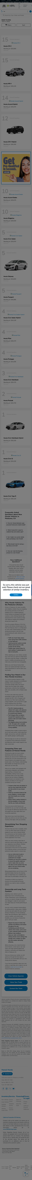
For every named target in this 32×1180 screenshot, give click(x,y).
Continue (16, 595)
